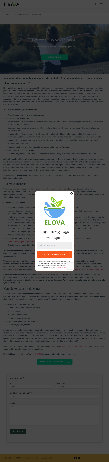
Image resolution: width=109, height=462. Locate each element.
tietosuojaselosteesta (62, 267)
